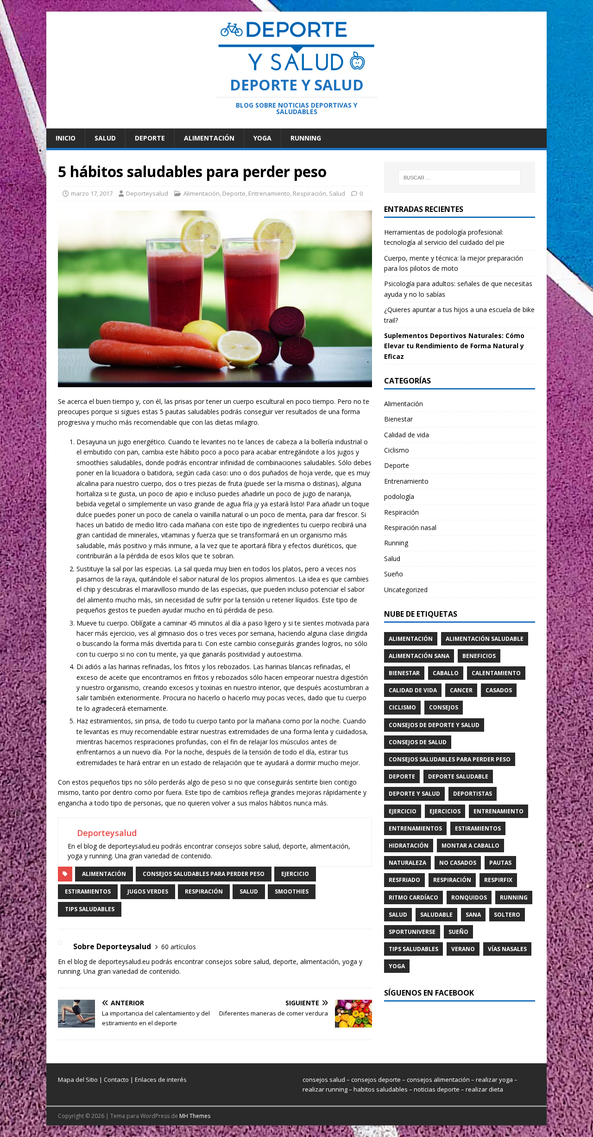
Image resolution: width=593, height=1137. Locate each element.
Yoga (262, 138)
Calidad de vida (406, 434)
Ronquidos (469, 897)
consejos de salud (418, 742)
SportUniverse (412, 932)
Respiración (309, 193)
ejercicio (295, 874)
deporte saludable (458, 776)
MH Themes (194, 1116)
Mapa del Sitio (78, 1079)
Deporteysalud (147, 193)
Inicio (66, 138)
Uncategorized (406, 589)
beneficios (479, 656)
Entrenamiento (269, 193)
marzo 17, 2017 (92, 193)
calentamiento (496, 673)
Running (305, 138)
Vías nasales (507, 949)
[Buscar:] (459, 177)
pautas (500, 863)
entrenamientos (415, 828)
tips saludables (89, 909)
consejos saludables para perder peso (204, 874)
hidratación (409, 846)
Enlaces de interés (161, 1079)
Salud (105, 138)
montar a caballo (470, 846)
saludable (436, 915)
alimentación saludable (485, 639)
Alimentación (209, 138)
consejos (443, 707)
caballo (446, 673)
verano (463, 949)
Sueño (393, 573)
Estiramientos (88, 891)
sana (473, 915)
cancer (461, 690)
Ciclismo (396, 450)
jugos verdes (147, 891)
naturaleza (407, 863)
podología (399, 496)
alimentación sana (419, 656)
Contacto (116, 1079)
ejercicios (445, 811)
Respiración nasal (410, 527)
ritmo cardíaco (413, 897)
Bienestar (398, 419)
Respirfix (498, 880)
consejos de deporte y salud (434, 725)
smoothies (292, 891)
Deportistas (472, 794)
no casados (457, 863)
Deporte (150, 138)
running (514, 897)
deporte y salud (414, 794)
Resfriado (404, 880)
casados (499, 690)
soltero (507, 915)
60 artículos (178, 946)
